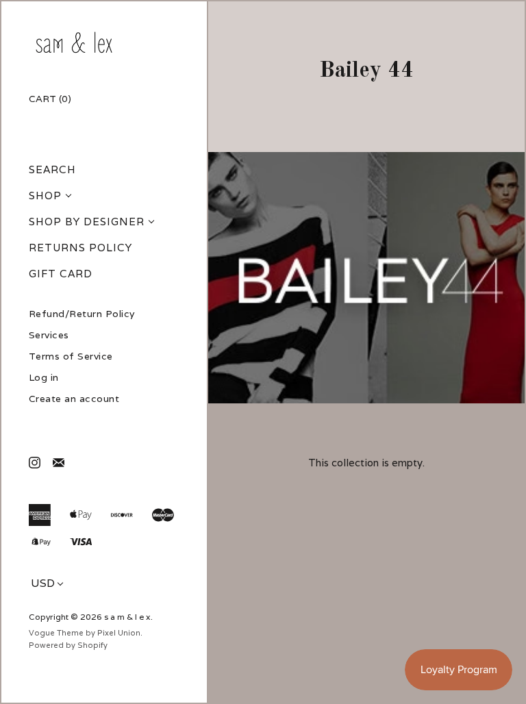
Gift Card (60, 273)
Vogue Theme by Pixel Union (84, 633)
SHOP (45, 195)
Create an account (74, 399)
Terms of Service (71, 356)
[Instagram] (34, 462)
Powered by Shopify (68, 645)
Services (49, 335)
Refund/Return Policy (82, 314)
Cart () (50, 98)
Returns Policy (80, 247)
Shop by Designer (87, 221)
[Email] (58, 462)
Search (52, 169)
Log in (44, 378)
